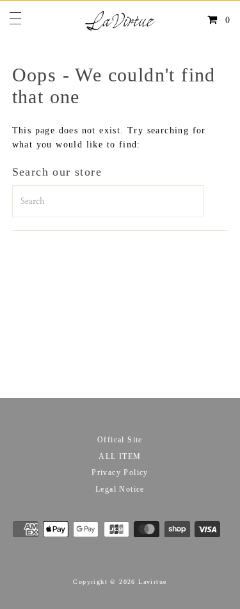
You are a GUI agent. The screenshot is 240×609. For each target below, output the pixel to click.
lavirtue (152, 581)
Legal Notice (120, 489)
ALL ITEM (120, 456)
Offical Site (120, 439)
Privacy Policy (120, 472)
